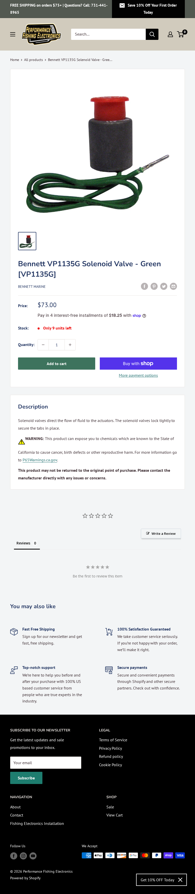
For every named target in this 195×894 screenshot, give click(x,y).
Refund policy (111, 756)
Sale (110, 806)
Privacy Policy (110, 748)
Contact (16, 815)
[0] (180, 34)
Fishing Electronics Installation (37, 823)
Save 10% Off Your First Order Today (152, 9)
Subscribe (26, 777)
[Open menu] (12, 34)
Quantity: (26, 344)
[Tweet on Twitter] (163, 286)
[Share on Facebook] (144, 286)
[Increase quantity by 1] (70, 344)
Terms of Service (113, 739)
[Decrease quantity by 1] (43, 344)
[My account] (170, 34)
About (15, 806)
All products (33, 59)
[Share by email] (173, 286)
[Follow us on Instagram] (23, 856)
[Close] (180, 880)
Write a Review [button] (164, 533)
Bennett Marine (32, 286)
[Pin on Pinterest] (154, 286)
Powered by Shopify (25, 878)
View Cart (114, 815)
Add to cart (57, 363)
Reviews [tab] (23, 543)
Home (14, 59)
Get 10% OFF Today (157, 879)
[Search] (152, 34)
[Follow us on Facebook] (13, 856)
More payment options (138, 375)
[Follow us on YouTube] (33, 856)
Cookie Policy (110, 764)
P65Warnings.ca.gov (40, 459)
